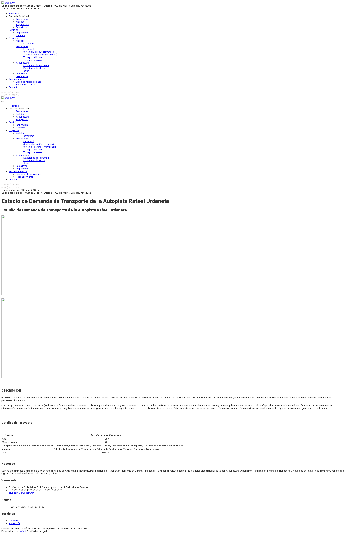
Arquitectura (22, 24)
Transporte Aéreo (32, 60)
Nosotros (14, 13)
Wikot (23, 531)
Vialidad (20, 21)
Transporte (22, 19)
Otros (26, 71)
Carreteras (28, 43)
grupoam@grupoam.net (21, 492)
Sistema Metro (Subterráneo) (38, 51)
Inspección (22, 32)
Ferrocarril (28, 49)
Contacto (13, 87)
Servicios (13, 30)
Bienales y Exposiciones (28, 81)
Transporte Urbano (33, 57)
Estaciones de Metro (34, 68)
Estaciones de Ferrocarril (36, 65)
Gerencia (20, 35)
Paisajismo (22, 27)
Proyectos (14, 38)
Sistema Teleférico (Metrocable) (40, 54)
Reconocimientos (18, 79)
